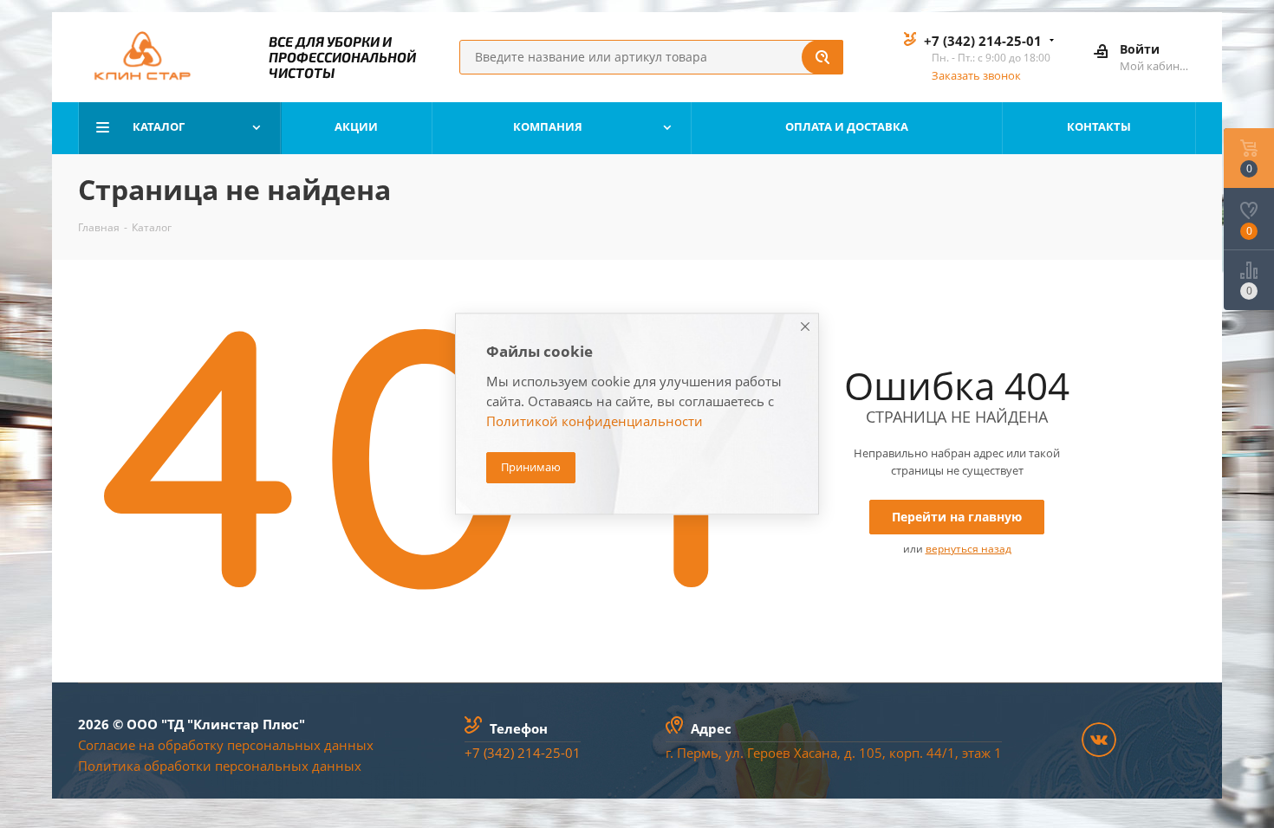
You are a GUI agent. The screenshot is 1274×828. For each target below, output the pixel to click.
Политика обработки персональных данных (219, 765)
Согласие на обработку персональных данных (226, 745)
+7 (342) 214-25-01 (983, 41)
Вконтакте (1099, 739)
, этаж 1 (978, 752)
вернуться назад (968, 548)
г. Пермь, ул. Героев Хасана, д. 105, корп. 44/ (806, 752)
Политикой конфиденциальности (594, 421)
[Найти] (822, 57)
